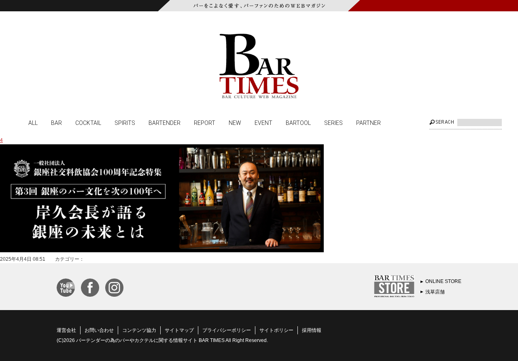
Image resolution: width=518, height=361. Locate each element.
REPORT (204, 122)
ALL (33, 122)
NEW (235, 122)
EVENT (263, 122)
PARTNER (368, 122)
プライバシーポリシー (226, 330)
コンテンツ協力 (139, 330)
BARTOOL (298, 122)
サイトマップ (179, 330)
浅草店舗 (435, 292)
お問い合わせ (99, 330)
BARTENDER (164, 122)
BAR (56, 122)
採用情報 (311, 330)
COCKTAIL (88, 122)
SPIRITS (125, 122)
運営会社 (66, 330)
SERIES (333, 122)
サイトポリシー (276, 330)
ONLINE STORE (443, 281)
